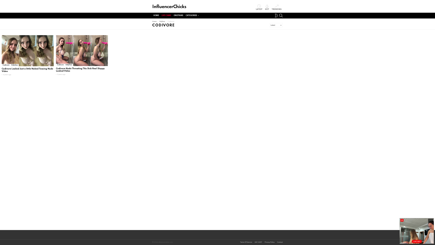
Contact (280, 242)
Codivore (6, 65)
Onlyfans (178, 15)
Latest (259, 9)
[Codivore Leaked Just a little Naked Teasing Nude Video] (28, 50)
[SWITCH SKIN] (276, 15)
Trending (277, 9)
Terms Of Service (246, 242)
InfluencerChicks (169, 7)
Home (156, 15)
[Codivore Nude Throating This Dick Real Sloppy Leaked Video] (82, 50)
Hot (267, 9)
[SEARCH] (281, 15)
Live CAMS (166, 15)
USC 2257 (258, 242)
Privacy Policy (269, 242)
